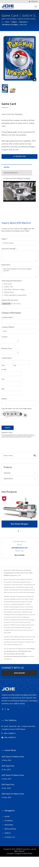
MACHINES (8, 825)
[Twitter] (5, 709)
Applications (23, 22)
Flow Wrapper (31, 648)
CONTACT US (9, 837)
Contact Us (8, 659)
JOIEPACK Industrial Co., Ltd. (24, 849)
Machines (7, 473)
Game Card (23, 24)
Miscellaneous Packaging (10, 24)
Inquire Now (20, 156)
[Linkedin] (8, 709)
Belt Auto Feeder (20, 653)
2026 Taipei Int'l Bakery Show (13, 756)
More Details (19, 555)
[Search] (34, 455)
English (34, 1)
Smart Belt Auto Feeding (10, 656)
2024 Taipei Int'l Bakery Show (13, 794)
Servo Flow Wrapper (9, 653)
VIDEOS (7, 833)
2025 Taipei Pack (8, 766)
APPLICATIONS (10, 829)
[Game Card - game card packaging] (34, 79)
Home (7, 22)
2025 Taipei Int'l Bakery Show (13, 775)
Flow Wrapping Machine (10, 651)
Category (14, 22)
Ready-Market (27, 853)
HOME (7, 816)
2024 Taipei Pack (8, 784)
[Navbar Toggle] (35, 6)
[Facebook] (2, 709)
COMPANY (8, 821)
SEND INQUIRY (19, 673)
